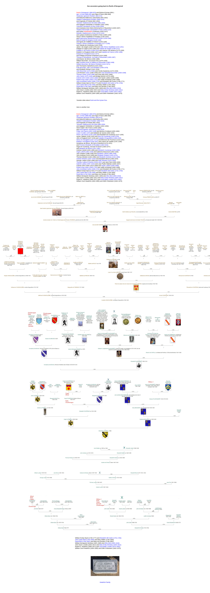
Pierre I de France (82, 134)
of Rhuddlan (96, 145)
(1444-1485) (116, 157)
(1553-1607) (98, 162)
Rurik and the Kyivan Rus (98, 100)
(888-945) (88, 14)
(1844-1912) (119, 90)
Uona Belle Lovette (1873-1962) (111, 91)
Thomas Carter (81, 74)
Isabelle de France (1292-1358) (112, 52)
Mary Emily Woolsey (108, 90)
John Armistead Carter (84, 81)
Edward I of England (83, 141)
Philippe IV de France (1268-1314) (87, 50)
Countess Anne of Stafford (88, 62)
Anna (81, 129)
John (78, 71)
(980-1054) (101, 23)
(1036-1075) (100, 129)
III (83, 54)
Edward (79, 54)
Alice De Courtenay (104, 136)
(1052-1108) (92, 131)
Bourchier (83, 71)
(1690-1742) (96, 81)
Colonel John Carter (83, 78)
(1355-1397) (111, 57)
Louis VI (79, 133)
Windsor (85, 159)
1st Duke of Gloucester (99, 57)
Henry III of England (83, 140)
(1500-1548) (122, 73)
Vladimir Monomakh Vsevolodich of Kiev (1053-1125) (93, 30)
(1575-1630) (89, 76)
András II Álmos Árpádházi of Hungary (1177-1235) (93, 43)
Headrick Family (105, 582)
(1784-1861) (88, 86)
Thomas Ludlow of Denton (85, 162)
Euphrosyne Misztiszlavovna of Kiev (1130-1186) (95, 38)
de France (84, 131)
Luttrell (82, 152)
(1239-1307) (94, 141)
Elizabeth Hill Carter (108, 83)
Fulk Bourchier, (81, 67)
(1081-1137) (86, 133)
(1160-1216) (115, 136)
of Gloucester (101, 62)
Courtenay (108, 150)
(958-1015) (100, 19)
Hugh (78, 152)
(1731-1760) (119, 83)
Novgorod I (86, 12)
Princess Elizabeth (85, 145)
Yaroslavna (92, 129)
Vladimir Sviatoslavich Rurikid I (86, 19)
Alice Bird (109, 88)
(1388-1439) (112, 153)
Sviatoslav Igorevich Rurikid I (86, 16)
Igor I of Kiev (80, 14)
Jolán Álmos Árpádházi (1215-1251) (112, 47)
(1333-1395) (116, 150)
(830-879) (93, 12)
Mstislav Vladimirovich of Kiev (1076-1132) (90, 33)
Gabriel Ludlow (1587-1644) (85, 164)
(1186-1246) (117, 138)
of (81, 12)
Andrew (79, 159)
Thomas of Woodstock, (84, 57)
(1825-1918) (117, 88)
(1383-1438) (110, 62)
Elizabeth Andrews (105, 157)
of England (87, 54)
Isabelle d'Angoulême (106, 138)
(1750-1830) (92, 85)
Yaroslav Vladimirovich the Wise (87, 23)
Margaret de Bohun (85, 148)
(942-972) (99, 16)
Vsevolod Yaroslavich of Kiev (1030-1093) (90, 26)
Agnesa (85, 129)
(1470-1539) (91, 71)
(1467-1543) (92, 159)
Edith (100, 160)
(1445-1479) (104, 67)
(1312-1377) (95, 54)
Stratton (107, 155)
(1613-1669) (94, 78)
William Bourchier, (82, 64)
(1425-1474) (114, 155)
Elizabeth (108, 73)
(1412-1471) (106, 64)
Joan (103, 73)
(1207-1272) (94, 140)
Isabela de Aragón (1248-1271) (109, 48)
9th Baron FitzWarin (95, 64)
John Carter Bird (82, 85)
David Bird (80, 86)
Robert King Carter (82, 79)
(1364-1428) (89, 152)
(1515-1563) (112, 160)
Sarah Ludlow (106, 165)
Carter (87, 73)
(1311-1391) (96, 148)
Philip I (78, 131)
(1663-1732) (93, 79)
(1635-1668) (115, 165)
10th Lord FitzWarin (93, 67)
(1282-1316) (104, 145)
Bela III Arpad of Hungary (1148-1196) (88, 40)
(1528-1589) (91, 74)
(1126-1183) (93, 134)
